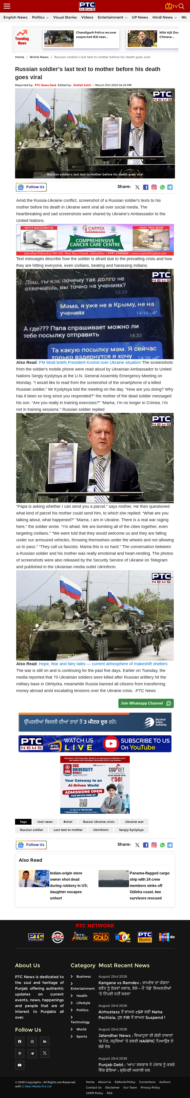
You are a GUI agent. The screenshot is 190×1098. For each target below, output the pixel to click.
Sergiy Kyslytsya (131, 830)
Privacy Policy (150, 1087)
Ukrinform (100, 830)
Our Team (130, 1087)
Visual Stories (65, 17)
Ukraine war (134, 822)
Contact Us (93, 1087)
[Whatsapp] (162, 187)
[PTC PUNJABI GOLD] (101, 937)
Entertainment (110, 17)
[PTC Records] (57, 937)
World (81, 1029)
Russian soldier (31, 830)
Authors (165, 1082)
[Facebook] (145, 187)
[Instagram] (154, 187)
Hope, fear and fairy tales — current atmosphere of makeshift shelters (103, 663)
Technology (80, 1022)
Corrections (147, 1082)
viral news (45, 822)
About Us (104, 1082)
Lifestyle (83, 1003)
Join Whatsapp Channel (142, 703)
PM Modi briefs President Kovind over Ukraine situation (90, 362)
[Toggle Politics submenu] (47, 17)
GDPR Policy (94, 1093)
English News (15, 17)
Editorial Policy (125, 1082)
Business (83, 976)
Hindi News (162, 17)
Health (81, 996)
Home (19, 57)
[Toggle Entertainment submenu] (126, 17)
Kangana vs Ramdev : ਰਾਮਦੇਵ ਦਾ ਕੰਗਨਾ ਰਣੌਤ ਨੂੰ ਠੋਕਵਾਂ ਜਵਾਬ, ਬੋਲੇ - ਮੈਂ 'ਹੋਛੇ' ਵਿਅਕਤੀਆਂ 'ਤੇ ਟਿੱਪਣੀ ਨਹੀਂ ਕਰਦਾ (134, 988)
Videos (87, 17)
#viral (67, 822)
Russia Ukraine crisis (98, 822)
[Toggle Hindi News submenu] (175, 17)
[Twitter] (137, 188)
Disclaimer (112, 1087)
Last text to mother (68, 830)
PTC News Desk (45, 85)
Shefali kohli (82, 85)
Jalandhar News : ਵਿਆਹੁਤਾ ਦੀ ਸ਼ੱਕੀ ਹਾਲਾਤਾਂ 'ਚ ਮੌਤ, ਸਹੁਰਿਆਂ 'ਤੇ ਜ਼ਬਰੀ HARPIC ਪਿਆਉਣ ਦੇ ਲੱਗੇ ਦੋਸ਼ (135, 1041)
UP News (140, 17)
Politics (38, 17)
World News (39, 57)
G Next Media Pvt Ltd (36, 1086)
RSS (110, 1093)
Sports (81, 1036)
